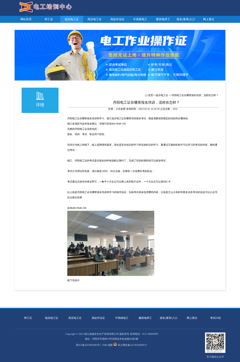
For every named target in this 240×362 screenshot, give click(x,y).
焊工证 (49, 19)
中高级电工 (140, 19)
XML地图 (107, 345)
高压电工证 (94, 19)
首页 (150, 95)
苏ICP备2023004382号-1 (89, 345)
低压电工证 (72, 19)
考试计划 (26, 26)
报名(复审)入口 (186, 19)
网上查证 (208, 19)
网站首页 (26, 19)
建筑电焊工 (163, 19)
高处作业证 (117, 19)
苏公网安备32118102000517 (132, 345)
